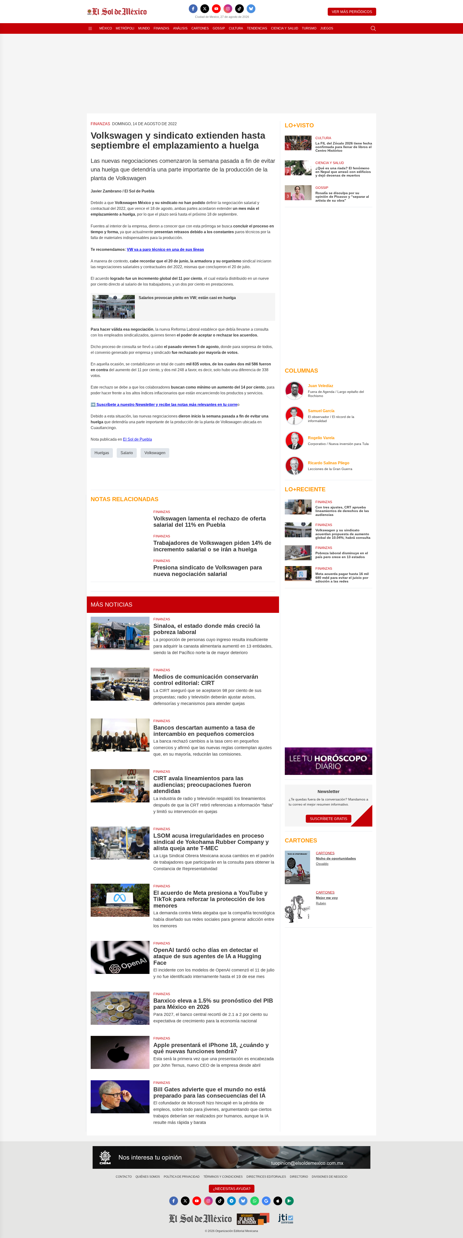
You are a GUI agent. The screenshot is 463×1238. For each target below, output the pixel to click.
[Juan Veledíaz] (294, 390)
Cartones (200, 28)
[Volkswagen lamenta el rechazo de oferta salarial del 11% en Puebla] (120, 518)
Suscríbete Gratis (328, 819)
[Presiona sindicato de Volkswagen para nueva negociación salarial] (120, 567)
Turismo (309, 28)
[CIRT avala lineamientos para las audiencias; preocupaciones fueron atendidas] (120, 795)
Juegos (326, 28)
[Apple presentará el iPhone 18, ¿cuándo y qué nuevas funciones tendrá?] (120, 1055)
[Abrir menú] (90, 28)
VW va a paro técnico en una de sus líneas (165, 249)
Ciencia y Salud (284, 28)
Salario (127, 453)
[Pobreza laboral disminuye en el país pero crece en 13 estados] (298, 552)
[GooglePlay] (289, 1201)
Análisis (180, 28)
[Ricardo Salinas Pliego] (294, 465)
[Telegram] (231, 1201)
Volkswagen (154, 453)
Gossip (219, 28)
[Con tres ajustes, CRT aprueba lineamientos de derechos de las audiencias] (298, 508)
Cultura (236, 28)
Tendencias (257, 28)
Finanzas (161, 28)
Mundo (144, 28)
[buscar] (373, 28)
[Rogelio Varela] (294, 440)
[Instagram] (228, 8)
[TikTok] (239, 8)
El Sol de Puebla (137, 439)
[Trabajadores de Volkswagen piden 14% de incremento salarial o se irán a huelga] (120, 543)
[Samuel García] (294, 415)
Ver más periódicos (352, 12)
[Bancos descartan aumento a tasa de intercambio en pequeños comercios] (120, 741)
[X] (204, 8)
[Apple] (277, 1201)
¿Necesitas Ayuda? (231, 1189)
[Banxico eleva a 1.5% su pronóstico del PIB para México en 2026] (120, 1011)
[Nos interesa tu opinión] (231, 1157)
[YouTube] (216, 8)
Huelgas (102, 453)
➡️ (93, 405)
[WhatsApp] (254, 1201)
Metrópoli (125, 28)
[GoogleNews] (266, 1201)
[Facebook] (193, 8)
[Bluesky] (251, 8)
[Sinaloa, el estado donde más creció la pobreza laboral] (120, 639)
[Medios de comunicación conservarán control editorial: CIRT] (120, 690)
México (105, 28)
